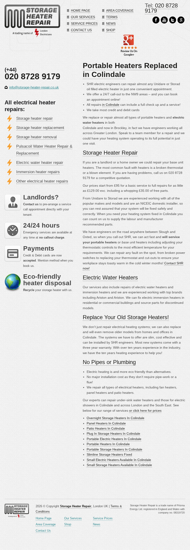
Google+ (181, 20)
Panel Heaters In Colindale (106, 423)
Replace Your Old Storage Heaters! (126, 317)
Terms (111, 17)
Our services (83, 17)
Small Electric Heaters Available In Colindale (119, 460)
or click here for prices (145, 410)
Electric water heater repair (39, 162)
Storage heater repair (34, 118)
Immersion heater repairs (38, 172)
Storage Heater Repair (110, 152)
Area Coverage (46, 524)
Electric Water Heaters (110, 277)
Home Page (43, 518)
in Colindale (110, 104)
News (111, 23)
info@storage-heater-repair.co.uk (34, 87)
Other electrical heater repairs (42, 181)
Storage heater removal (36, 137)
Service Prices (103, 518)
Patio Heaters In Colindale (106, 428)
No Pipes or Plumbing (109, 362)
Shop (110, 30)
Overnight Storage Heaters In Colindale (115, 418)
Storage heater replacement (40, 128)
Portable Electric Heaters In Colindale (114, 439)
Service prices (84, 23)
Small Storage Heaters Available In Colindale (119, 465)
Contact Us (43, 530)
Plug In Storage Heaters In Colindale (113, 433)
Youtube (164, 20)
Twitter (172, 20)
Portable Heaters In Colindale (108, 444)
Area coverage (119, 10)
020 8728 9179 (161, 8)
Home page (80, 10)
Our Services (73, 518)
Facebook (156, 20)
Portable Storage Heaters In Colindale (114, 449)
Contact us (81, 30)
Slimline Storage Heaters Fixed (109, 454)
